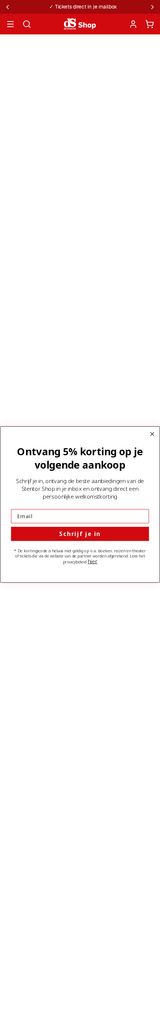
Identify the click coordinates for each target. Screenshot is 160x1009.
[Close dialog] (152, 434)
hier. (92, 561)
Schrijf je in (80, 534)
